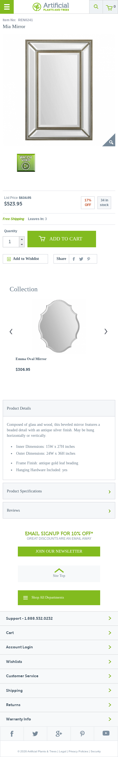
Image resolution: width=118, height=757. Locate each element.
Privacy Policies (78, 751)
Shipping (14, 691)
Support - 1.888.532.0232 (29, 618)
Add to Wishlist (26, 259)
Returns (13, 705)
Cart (10, 633)
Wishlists (14, 662)
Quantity (10, 231)
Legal (62, 751)
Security (96, 751)
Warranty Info (18, 719)
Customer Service (22, 676)
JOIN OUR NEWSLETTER (59, 551)
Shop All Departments (48, 597)
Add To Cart (65, 239)
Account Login (19, 647)
